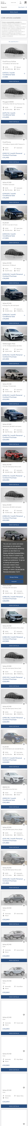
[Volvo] (13, 2)
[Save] (23, 58)
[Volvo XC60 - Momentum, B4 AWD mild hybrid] (14, 414)
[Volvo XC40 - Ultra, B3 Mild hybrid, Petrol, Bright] (14, 817)
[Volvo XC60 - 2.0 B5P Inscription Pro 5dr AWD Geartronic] (14, 1117)
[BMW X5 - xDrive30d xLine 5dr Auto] (14, 777)
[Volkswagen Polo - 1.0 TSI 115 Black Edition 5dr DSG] (14, 334)
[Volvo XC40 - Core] (14, 898)
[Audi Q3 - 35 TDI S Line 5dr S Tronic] (14, 213)
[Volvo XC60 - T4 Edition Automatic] (14, 172)
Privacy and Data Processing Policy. (13, 553)
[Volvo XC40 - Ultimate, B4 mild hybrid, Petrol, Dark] (14, 616)
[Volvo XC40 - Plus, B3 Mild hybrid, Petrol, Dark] (14, 858)
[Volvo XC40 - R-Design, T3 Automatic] (14, 374)
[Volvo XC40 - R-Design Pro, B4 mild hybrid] (14, 293)
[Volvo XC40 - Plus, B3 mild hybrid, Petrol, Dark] (14, 455)
